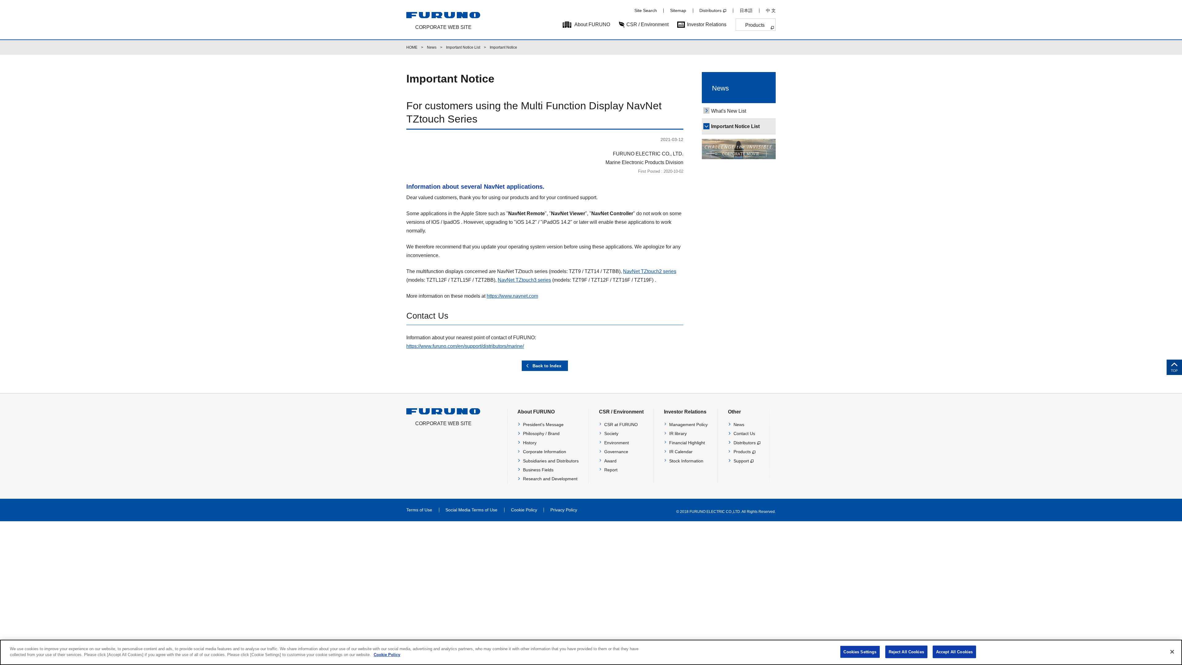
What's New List (728, 111)
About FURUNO (592, 24)
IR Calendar (681, 451)
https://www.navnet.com (512, 296)
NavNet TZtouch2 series (649, 271)
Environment (616, 442)
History (530, 442)
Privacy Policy (563, 509)
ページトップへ (1174, 367)
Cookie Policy (524, 509)
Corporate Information (544, 451)
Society (611, 433)
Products (755, 25)
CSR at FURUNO (621, 424)
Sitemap (678, 10)
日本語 (746, 10)
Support (741, 460)
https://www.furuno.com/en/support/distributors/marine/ (465, 346)
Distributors (710, 10)
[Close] (1172, 652)
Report (610, 469)
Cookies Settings (859, 652)
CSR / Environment (647, 24)
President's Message (543, 424)
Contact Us (744, 433)
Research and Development (550, 478)
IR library (678, 433)
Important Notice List (463, 47)
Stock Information (686, 460)
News (431, 47)
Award (610, 460)
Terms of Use (419, 509)
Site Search (645, 10)
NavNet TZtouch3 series (524, 280)
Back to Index (547, 365)
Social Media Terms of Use (471, 509)
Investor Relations (706, 24)
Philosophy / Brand (541, 433)
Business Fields (538, 469)
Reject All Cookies (906, 652)
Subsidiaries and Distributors (551, 460)
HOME (411, 47)
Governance (616, 451)
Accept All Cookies (954, 652)
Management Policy (688, 424)
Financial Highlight (687, 442)
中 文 (771, 10)
